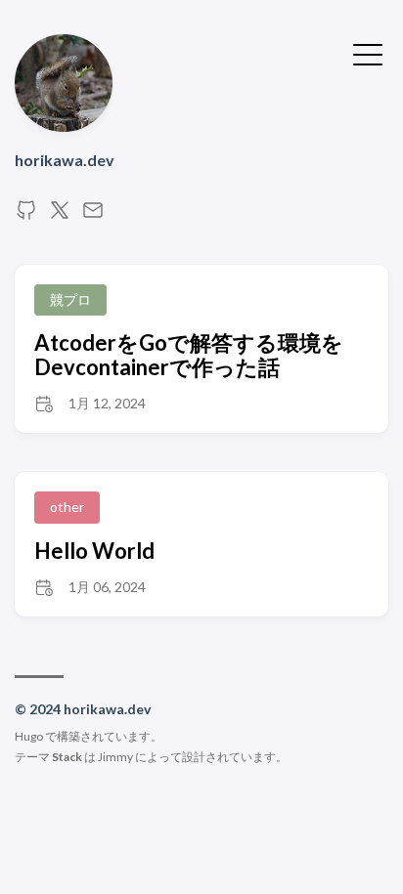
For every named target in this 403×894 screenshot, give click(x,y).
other (67, 506)
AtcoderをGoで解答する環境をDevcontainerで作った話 (188, 354)
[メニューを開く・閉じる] (367, 52)
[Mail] (93, 215)
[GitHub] (26, 215)
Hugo (29, 736)
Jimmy (115, 756)
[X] (59, 215)
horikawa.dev (64, 159)
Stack (67, 756)
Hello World (94, 550)
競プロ (70, 299)
